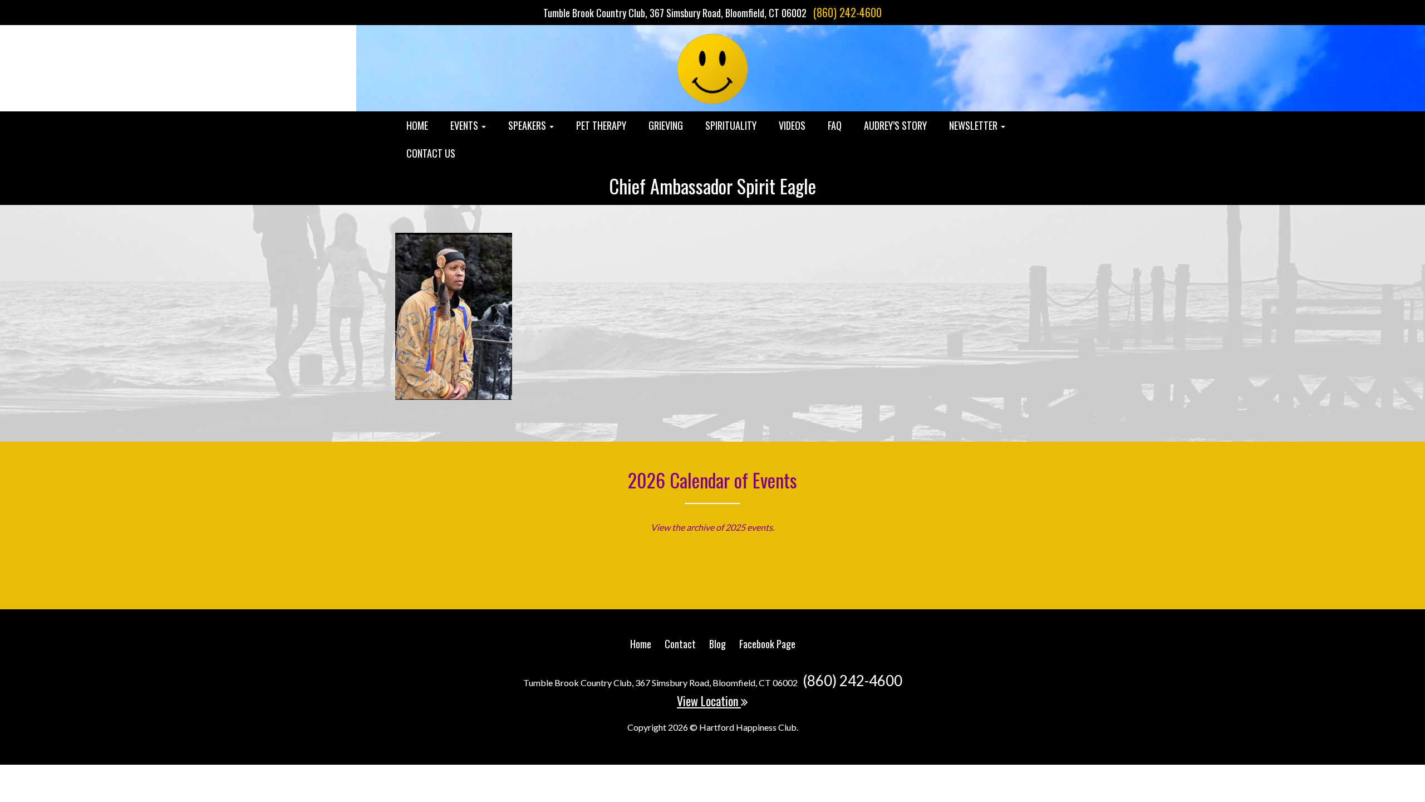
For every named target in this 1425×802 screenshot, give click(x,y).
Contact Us (430, 153)
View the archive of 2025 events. (712, 527)
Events (465, 125)
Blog (717, 644)
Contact (680, 644)
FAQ (835, 125)
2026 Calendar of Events (712, 480)
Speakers (528, 125)
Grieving (665, 125)
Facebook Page (767, 644)
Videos (792, 125)
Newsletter (974, 125)
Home (417, 125)
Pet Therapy (601, 125)
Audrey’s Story (895, 125)
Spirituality (730, 125)
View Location (709, 701)
